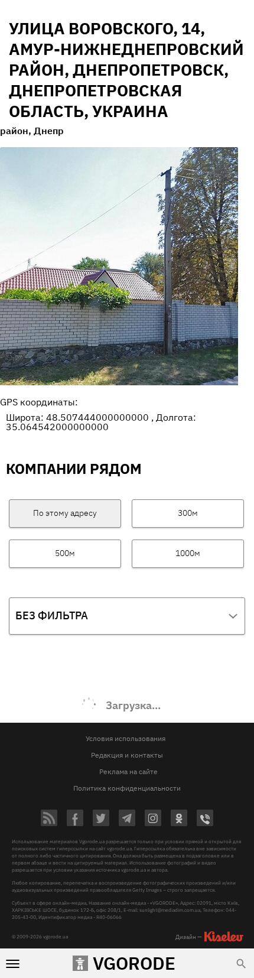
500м (65, 553)
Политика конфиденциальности (127, 788)
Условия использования (125, 738)
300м (188, 513)
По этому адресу (65, 513)
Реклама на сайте (128, 771)
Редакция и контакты (127, 754)
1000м (187, 553)
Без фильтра (51, 615)
